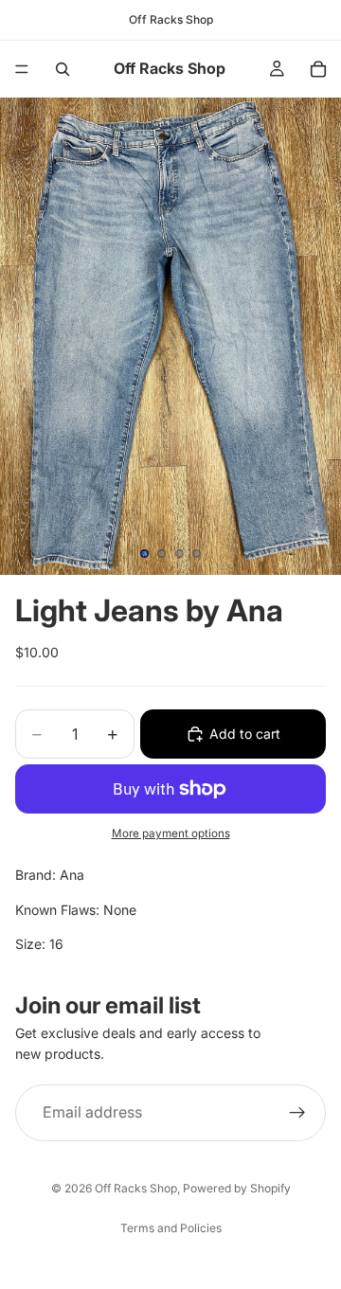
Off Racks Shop (136, 1188)
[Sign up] (297, 1112)
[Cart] (318, 69)
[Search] (62, 69)
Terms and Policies (171, 1228)
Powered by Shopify (237, 1188)
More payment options (171, 833)
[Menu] (22, 69)
